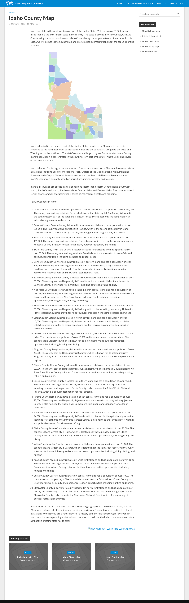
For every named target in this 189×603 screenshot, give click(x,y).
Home (119, 3)
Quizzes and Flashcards (138, 3)
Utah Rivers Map (150, 51)
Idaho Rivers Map (72, 557)
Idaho (12, 12)
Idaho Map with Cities (28, 557)
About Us (161, 3)
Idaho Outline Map (115, 557)
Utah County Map (150, 46)
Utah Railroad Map (151, 31)
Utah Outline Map (150, 41)
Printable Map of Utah (152, 36)
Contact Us (176, 3)
